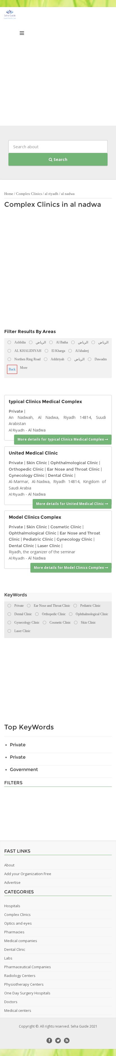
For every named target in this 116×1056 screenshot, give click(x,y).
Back (12, 369)
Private (16, 411)
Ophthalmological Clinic (74, 462)
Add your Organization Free (27, 873)
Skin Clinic (36, 462)
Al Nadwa (37, 430)
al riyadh (51, 194)
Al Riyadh (16, 430)
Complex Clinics (29, 194)
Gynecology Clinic (26, 475)
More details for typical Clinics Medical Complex (61, 439)
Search (59, 159)
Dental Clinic (60, 475)
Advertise (12, 882)
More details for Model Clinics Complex (69, 567)
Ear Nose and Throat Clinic (73, 469)
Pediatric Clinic (38, 539)
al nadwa (68, 194)
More (23, 368)
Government (24, 769)
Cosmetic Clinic (65, 526)
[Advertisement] (58, 68)
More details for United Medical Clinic (70, 503)
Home (8, 194)
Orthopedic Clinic (26, 469)
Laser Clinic (48, 545)
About (9, 865)
